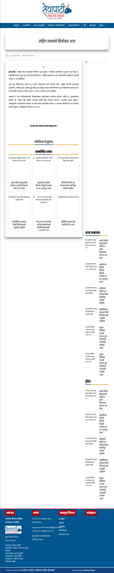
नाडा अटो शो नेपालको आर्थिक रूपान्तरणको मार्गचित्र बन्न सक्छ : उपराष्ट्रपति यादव (43, 226)
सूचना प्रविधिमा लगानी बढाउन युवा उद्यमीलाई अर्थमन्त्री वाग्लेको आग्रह (103, 338)
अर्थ (84, 25)
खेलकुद (92, 25)
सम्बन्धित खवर (43, 151)
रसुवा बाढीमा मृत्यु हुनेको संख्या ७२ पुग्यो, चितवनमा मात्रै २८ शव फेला (19, 185)
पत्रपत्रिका (62, 526)
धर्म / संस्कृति (39, 25)
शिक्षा (102, 25)
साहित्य (61, 522)
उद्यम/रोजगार (73, 25)
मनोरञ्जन (15, 30)
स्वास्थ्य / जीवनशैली (56, 25)
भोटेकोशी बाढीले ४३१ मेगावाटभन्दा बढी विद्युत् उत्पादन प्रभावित (68, 185)
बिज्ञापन (38, 570)
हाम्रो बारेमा (51, 570)
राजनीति (26, 25)
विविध (26, 30)
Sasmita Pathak (15, 55)
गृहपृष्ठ (16, 25)
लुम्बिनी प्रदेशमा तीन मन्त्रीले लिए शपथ (68, 223)
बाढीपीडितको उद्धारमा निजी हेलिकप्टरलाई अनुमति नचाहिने (19, 224)
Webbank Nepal (89, 570)
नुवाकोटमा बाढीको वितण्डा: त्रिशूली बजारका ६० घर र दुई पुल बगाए (44, 185)
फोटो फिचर (63, 530)
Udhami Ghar (64, 534)
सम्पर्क (45, 570)
